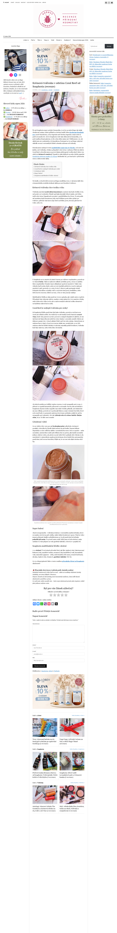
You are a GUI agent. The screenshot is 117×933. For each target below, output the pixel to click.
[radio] (51, 595)
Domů (12, 2)
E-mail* (34, 651)
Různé (58, 40)
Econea (8, 112)
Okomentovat (36, 623)
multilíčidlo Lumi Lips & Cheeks (63, 148)
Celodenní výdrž (40, 171)
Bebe (91, 62)
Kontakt (23, 2)
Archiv (44, 2)
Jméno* (34, 645)
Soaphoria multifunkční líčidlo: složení (46, 175)
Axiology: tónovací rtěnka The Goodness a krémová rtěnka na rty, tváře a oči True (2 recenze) (44, 808)
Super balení (38, 173)
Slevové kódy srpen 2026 (34, 2)
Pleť (32, 40)
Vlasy (45, 40)
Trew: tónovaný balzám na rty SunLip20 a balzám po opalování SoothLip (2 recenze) (44, 741)
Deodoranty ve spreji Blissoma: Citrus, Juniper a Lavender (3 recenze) (101, 57)
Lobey (8, 108)
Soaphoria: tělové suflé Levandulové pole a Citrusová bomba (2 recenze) (70, 775)
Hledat (109, 46)
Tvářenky (57, 90)
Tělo (38, 40)
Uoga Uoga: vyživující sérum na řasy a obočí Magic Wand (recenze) (71, 741)
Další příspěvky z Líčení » (78, 715)
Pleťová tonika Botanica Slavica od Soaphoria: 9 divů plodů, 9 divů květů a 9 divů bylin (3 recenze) (45, 775)
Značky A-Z (67, 40)
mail (20, 93)
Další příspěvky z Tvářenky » (77, 782)
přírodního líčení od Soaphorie (73, 561)
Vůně (52, 40)
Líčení (25, 40)
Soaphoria (9, 117)
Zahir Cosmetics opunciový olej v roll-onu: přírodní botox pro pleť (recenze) (100, 78)
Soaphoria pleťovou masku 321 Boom (45, 156)
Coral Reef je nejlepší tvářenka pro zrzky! (47, 169)
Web (34, 657)
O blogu (17, 2)
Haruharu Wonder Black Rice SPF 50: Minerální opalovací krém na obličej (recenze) (100, 64)
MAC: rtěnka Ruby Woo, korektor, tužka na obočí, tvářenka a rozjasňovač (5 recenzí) (72, 808)
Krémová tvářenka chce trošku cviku (45, 166)
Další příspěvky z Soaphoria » (77, 749)
